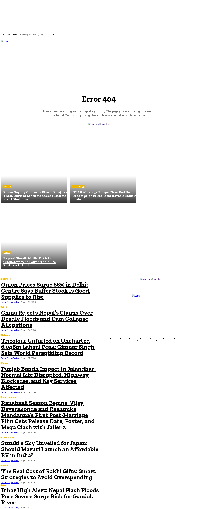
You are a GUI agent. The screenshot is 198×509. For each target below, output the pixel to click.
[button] (195, 59)
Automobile (7, 437)
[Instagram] (93, 34)
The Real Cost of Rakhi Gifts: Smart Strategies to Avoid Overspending (48, 474)
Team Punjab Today (10, 358)
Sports (7, 252)
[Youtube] (99, 34)
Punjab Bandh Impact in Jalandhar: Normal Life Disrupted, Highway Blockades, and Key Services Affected (48, 378)
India (3, 485)
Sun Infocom (181, 347)
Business (6, 465)
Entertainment (9, 397)
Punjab (7, 186)
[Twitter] (96, 34)
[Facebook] (89, 34)
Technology (79, 186)
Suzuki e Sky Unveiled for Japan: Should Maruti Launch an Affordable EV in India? (49, 449)
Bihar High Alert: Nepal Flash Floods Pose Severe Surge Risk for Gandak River (50, 496)
